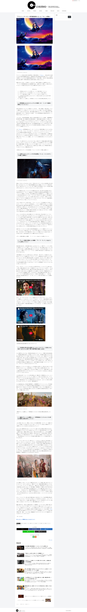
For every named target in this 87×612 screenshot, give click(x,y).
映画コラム (18, 523)
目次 (33, 89)
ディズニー (43, 523)
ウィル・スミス (33, 523)
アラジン (42, 75)
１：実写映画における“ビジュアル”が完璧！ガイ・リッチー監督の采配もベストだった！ (32, 91)
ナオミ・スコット (48, 523)
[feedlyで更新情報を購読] (33, 537)
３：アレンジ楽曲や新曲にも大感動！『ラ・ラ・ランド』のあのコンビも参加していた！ (32, 94)
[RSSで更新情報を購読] (35, 537)
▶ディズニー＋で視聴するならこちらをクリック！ (25, 519)
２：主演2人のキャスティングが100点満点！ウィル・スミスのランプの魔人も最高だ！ (32, 92)
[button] (40, 532)
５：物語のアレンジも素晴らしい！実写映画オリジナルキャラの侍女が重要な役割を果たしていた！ (34, 98)
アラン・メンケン (27, 523)
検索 (56, 15)
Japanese (75, 0)
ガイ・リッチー (38, 523)
